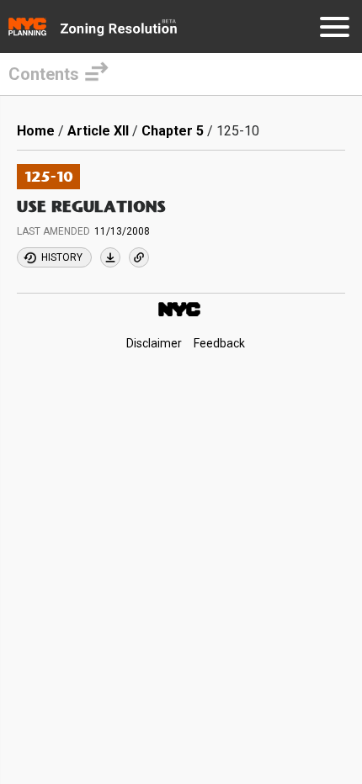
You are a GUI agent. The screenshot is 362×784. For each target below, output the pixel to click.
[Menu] (335, 30)
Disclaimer (154, 343)
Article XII (98, 131)
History (62, 257)
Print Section (110, 257)
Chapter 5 (172, 131)
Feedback (219, 343)
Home (36, 131)
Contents (43, 74)
